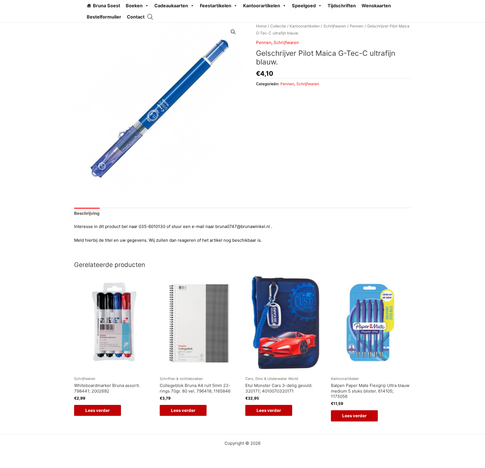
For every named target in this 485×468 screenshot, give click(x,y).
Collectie (278, 26)
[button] (233, 32)
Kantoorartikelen (261, 5)
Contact (136, 17)
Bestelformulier (104, 17)
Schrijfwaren (334, 26)
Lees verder (97, 410)
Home (261, 26)
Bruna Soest (106, 5)
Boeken (134, 5)
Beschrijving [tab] (87, 213)
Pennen (356, 26)
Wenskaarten (376, 5)
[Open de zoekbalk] (150, 16)
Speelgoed (304, 5)
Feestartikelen (215, 5)
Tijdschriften (342, 5)
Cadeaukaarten (171, 5)
